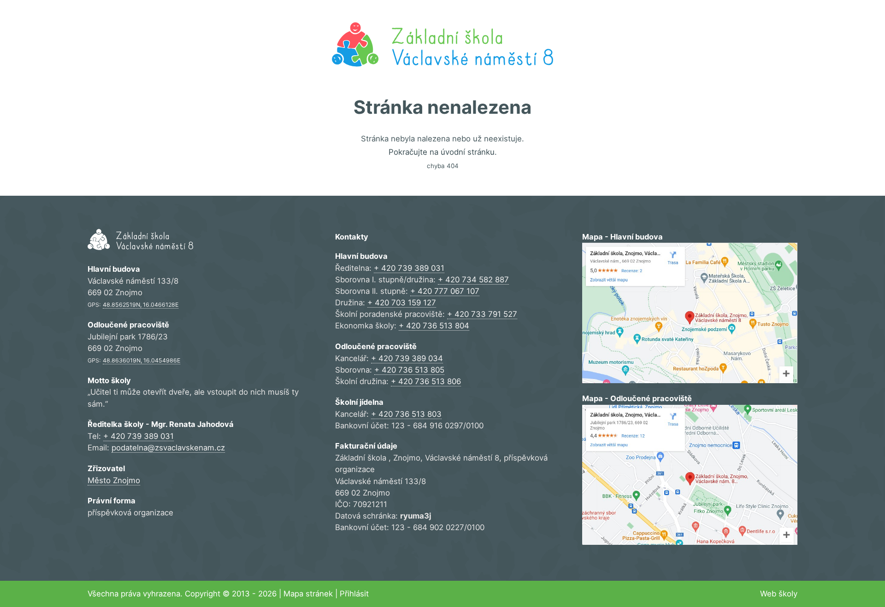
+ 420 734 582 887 (473, 279)
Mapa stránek (308, 593)
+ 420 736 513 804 (434, 325)
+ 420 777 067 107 (444, 291)
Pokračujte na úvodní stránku (442, 152)
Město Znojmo (114, 480)
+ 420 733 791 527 (482, 314)
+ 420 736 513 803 (406, 414)
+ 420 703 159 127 (401, 302)
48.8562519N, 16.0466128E (140, 304)
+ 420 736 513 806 (426, 381)
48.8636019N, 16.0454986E (141, 360)
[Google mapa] (689, 313)
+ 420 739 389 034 (407, 358)
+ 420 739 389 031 (138, 436)
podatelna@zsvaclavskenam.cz (168, 447)
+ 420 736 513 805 (409, 369)
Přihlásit (354, 593)
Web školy (778, 593)
